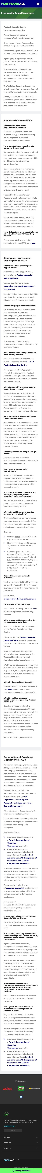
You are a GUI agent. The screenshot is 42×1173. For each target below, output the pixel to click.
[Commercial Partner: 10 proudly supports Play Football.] (21, 1097)
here (33, 243)
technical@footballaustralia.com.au (20, 599)
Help (13, 1130)
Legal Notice (25, 1167)
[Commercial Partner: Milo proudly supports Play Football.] (21, 1088)
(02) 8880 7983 (9, 1126)
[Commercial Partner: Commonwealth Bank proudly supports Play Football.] (34, 1088)
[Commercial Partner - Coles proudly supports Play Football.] (7, 1088)
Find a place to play (22, 1171)
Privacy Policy (17, 1167)
